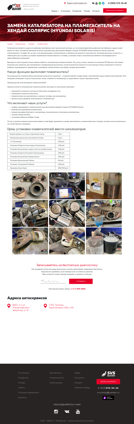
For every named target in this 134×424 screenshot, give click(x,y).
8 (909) (78, 289)
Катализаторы (56, 383)
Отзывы (87, 11)
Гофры (77, 373)
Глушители (79, 378)
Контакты (96, 11)
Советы (21, 388)
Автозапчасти (56, 373)
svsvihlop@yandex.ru (108, 393)
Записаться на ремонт (115, 10)
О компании (65, 11)
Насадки (78, 383)
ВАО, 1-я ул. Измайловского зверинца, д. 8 (21, 307)
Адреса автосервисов (77, 3)
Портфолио (77, 11)
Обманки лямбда (82, 388)
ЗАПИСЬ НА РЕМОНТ (108, 381)
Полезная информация (28, 393)
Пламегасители (57, 378)
